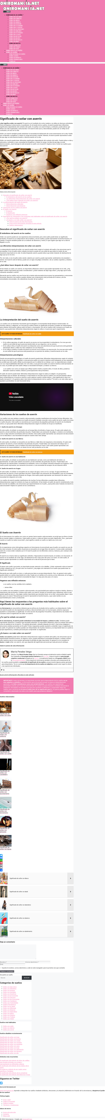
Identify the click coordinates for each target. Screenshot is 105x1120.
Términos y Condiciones (11, 1105)
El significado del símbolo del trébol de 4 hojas (15, 1075)
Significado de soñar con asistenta (11, 1044)
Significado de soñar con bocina (10, 1039)
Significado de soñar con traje (9, 1048)
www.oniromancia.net (7, 1090)
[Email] (36, 867)
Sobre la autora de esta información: (21, 222)
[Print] (36, 865)
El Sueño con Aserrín (9, 209)
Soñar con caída (8, 1026)
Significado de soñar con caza (9, 1046)
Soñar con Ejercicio (9, 997)
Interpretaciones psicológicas (15, 206)
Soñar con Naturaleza (15, 40)
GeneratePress (27, 1119)
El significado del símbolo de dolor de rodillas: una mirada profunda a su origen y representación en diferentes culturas (15, 1062)
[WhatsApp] (36, 860)
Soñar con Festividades (16, 33)
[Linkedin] (3, 670)
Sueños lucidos (13, 56)
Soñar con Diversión (15, 24)
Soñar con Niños (14, 42)
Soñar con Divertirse (9, 994)
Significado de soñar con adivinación (12, 1049)
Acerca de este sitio (9, 1112)
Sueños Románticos (15, 45)
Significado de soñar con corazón (11, 1042)
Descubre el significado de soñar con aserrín (17, 195)
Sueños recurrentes (15, 58)
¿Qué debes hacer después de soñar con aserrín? (22, 200)
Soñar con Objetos (14, 43)
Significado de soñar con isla (9, 1053)
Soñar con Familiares (15, 31)
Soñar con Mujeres (14, 38)
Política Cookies (8, 1103)
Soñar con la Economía (16, 26)
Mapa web (6, 1116)
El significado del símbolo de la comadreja (13, 1073)
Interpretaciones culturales (14, 204)
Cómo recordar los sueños (17, 54)
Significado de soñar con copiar (10, 1041)
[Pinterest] (36, 863)
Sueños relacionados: (16, 225)
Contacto (6, 1114)
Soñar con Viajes (14, 49)
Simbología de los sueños (14, 50)
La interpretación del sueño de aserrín (15, 202)
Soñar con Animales (15, 22)
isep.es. (36, 658)
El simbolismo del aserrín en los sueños (19, 197)
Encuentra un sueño (6, 975)
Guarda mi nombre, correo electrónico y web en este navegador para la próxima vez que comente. (33, 968)
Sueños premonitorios (15, 59)
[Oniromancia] (23, 9)
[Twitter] (1, 670)
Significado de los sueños (14, 15)
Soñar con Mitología (15, 36)
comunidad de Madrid (18, 660)
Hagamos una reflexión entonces (16, 214)
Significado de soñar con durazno (11, 1051)
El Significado (10, 213)
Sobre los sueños (11, 52)
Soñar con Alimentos (9, 988)
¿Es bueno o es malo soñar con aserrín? (19, 220)
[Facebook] (36, 858)
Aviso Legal (7, 1100)
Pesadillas (12, 61)
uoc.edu (46, 656)
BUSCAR (26, 978)
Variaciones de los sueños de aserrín (15, 207)
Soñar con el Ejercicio (15, 27)
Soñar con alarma (8, 1028)
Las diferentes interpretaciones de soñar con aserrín (23, 199)
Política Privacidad (9, 1101)
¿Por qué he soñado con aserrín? (16, 218)
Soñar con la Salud (15, 34)
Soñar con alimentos (15, 18)
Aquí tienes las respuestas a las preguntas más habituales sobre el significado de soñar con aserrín (35, 216)
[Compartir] (36, 870)
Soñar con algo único (15, 17)
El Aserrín (9, 211)
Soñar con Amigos (14, 20)
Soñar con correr (8, 1030)
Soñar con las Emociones (16, 29)
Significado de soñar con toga (9, 1037)
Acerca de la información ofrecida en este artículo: (25, 223)
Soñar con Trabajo (14, 47)
